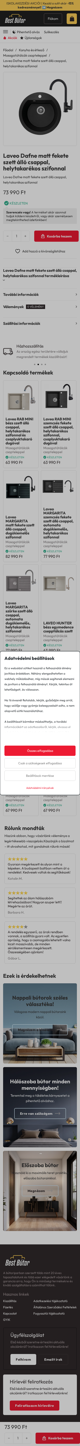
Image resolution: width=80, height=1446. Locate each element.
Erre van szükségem (36, 1113)
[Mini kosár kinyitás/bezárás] (73, 18)
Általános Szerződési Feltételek (55, 1307)
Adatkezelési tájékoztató (50, 1301)
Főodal (8, 50)
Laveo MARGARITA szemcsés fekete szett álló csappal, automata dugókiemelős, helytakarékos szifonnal (58, 523)
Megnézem (54, 7)
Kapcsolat (10, 1313)
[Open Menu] (5, 32)
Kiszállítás (9, 1301)
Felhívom (23, 1359)
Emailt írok (53, 1359)
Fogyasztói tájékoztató (49, 1313)
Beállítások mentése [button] (40, 776)
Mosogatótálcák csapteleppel (25, 55)
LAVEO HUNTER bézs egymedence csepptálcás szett (58, 627)
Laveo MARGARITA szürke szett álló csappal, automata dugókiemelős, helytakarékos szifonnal (19, 617)
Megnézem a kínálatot (36, 1030)
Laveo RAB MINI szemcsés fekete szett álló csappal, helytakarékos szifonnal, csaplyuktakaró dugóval (58, 431)
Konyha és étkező (31, 50)
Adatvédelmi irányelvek (40, 787)
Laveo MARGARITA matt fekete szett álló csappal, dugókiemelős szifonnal (20, 527)
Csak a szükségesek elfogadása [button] (40, 763)
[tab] (34, 364)
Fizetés (8, 1307)
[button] (70, 78)
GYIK (6, 1320)
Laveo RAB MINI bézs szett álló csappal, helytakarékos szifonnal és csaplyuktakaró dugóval (19, 431)
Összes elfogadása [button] (40, 751)
